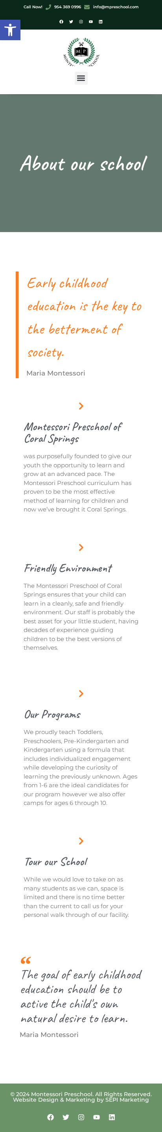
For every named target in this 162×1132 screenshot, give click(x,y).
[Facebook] (61, 22)
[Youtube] (91, 22)
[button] (10, 30)
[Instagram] (81, 22)
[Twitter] (71, 22)
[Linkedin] (101, 22)
